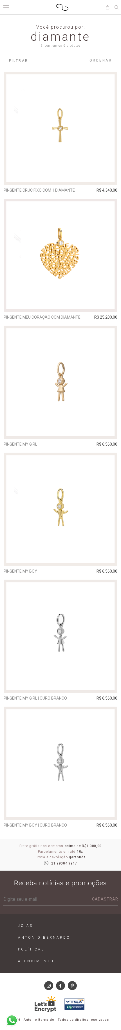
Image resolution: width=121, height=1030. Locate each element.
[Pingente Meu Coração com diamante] (60, 255)
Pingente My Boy (20, 571)
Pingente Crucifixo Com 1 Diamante (39, 190)
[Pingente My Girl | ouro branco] (60, 636)
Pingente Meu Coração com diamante (42, 317)
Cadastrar (105, 899)
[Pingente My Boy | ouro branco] (60, 763)
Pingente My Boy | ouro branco (35, 825)
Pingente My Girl (20, 444)
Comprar (60, 177)
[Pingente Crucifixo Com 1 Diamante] (60, 128)
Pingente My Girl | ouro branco (35, 698)
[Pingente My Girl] (60, 382)
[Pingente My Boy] (60, 509)
